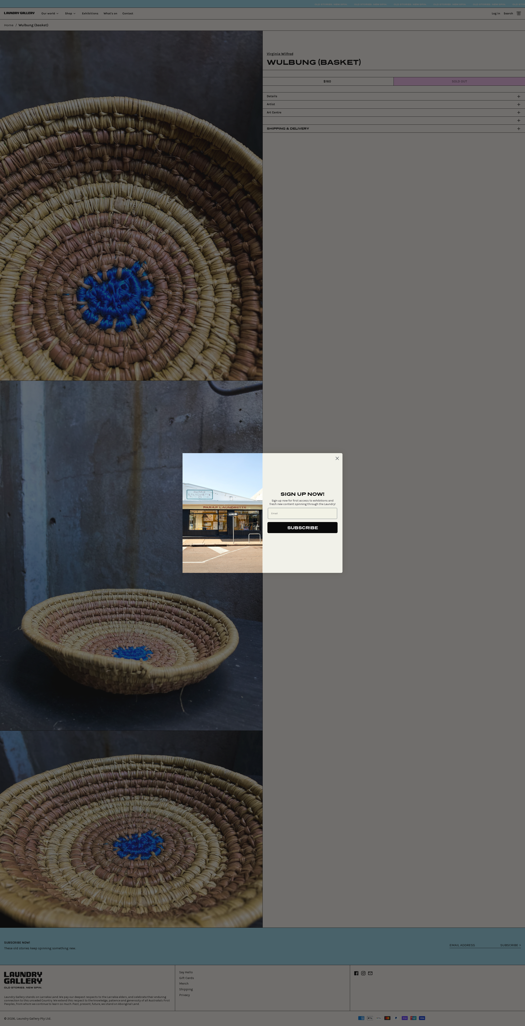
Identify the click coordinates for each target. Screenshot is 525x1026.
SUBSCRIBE (302, 527)
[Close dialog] (337, 458)
